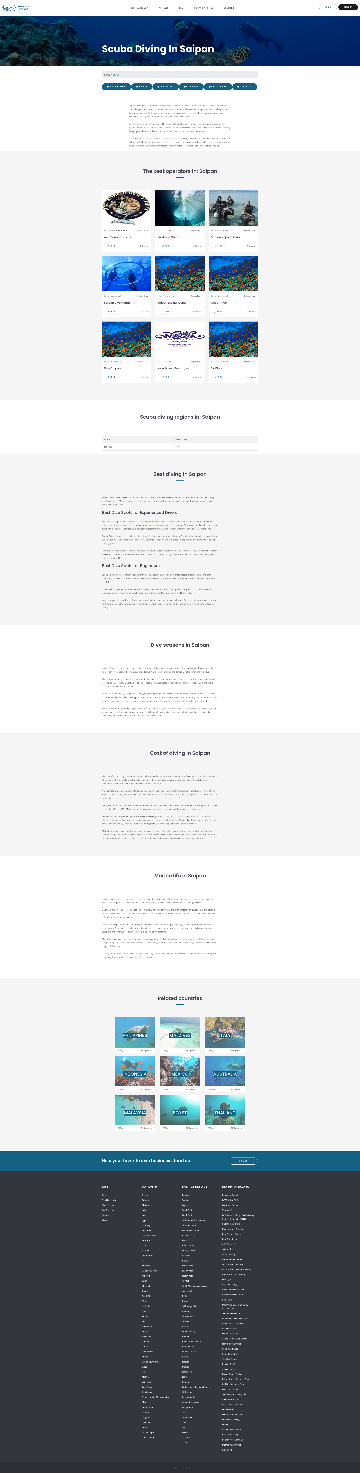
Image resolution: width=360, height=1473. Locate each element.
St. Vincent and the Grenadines (156, 1397)
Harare (185, 1356)
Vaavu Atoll (187, 1291)
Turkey (145, 1356)
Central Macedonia (190, 1402)
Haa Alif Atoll (188, 1245)
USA (144, 1245)
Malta (144, 1301)
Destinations (138, 7)
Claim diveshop (109, 1205)
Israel (144, 1371)
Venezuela (146, 1382)
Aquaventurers (228, 1369)
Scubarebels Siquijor (231, 1313)
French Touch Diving (231, 1343)
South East (187, 1210)
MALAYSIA (135, 1113)
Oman (145, 1346)
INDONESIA (135, 1074)
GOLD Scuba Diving (231, 1224)
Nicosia (185, 1361)
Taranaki (186, 1442)
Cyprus (145, 1220)
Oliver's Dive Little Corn (232, 1264)
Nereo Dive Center (230, 1333)
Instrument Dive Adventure (234, 1318)
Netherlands (147, 1306)
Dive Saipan (112, 368)
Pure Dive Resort (230, 1239)
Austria (145, 1331)
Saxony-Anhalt (188, 1316)
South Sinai (187, 1417)
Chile (144, 1402)
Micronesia (147, 1326)
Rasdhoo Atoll (188, 1235)
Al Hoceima (187, 1392)
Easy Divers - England (232, 1404)
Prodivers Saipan (169, 237)
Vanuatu (145, 1341)
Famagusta (187, 1371)
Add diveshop (108, 1210)
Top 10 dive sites (203, 7)
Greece (145, 1291)
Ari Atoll (185, 1281)
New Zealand (148, 1351)
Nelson (185, 1432)
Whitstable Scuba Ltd (231, 1429)
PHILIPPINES (135, 1035)
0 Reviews (197, 246)
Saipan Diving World (172, 303)
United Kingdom (149, 1270)
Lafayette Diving (229, 1328)
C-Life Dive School (230, 1399)
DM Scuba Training (230, 1419)
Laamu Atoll (187, 1270)
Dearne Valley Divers (231, 1444)
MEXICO (180, 1074)
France (145, 1195)
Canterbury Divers (230, 1354)
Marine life (245, 87)
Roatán (185, 1382)
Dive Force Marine (230, 1389)
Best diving (192, 87)
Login (328, 7)
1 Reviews (144, 246)
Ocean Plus (219, 303)
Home (107, 74)
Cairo (184, 1412)
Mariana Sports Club (225, 237)
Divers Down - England (232, 1374)
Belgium (145, 1250)
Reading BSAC (228, 1364)
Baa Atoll (186, 1260)
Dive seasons (166, 87)
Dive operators (117, 87)
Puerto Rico (147, 1407)
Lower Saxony (188, 1331)
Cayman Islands (149, 1235)
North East (187, 1215)
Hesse (185, 1326)
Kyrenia (185, 1366)
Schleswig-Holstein (190, 1306)
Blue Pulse (227, 1299)
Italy (144, 1210)
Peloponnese (188, 1407)
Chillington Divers (230, 1348)
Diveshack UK (228, 1424)
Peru (144, 1321)
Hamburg (186, 1311)
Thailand (146, 1286)
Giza (184, 1422)
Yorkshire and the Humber (194, 1220)
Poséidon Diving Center (233, 1294)
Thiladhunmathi (189, 1225)
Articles (163, 7)
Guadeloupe (147, 1392)
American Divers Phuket (233, 1289)
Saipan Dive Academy (119, 303)
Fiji (143, 1260)
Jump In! (111, 246)
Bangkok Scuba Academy (233, 1274)
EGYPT (180, 1113)
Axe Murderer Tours (117, 237)
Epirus (185, 1376)
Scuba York (227, 1450)
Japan (144, 1215)
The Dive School (229, 1359)
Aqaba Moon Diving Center (234, 1338)
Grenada (146, 1422)
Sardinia (185, 1200)
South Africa (147, 1296)
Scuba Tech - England (232, 1414)
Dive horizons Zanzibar (232, 1229)
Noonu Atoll (187, 1275)
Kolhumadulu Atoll (190, 1230)
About (104, 1220)
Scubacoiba (227, 1249)
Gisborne (186, 1437)
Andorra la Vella (189, 1351)
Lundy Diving (228, 1409)
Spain (144, 1311)
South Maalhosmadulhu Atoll (195, 1286)
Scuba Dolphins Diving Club (234, 1394)
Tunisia (145, 1427)
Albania (145, 1376)
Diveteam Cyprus (230, 1205)
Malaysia (146, 1275)
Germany (146, 1225)
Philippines (147, 1205)
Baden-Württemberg (191, 1341)
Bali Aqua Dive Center (232, 1259)
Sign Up (348, 7)
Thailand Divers (229, 1210)
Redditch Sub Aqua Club (233, 1384)
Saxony (185, 1321)
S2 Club (216, 368)
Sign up (105, 1200)
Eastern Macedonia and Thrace (196, 1387)
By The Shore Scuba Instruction (236, 1269)
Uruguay (146, 1417)
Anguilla (145, 1316)
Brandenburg (188, 1346)
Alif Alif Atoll (187, 1240)
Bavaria (185, 1301)
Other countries (149, 1437)
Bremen (185, 1336)
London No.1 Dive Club (232, 1439)
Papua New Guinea (150, 1361)
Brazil (144, 1366)
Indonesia (146, 1230)
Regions (142, 87)
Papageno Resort (230, 1195)
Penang (185, 1195)
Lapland (185, 1205)
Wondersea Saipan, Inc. (174, 368)
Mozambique (148, 1432)
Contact (105, 1215)
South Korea (147, 1255)
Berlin (184, 1296)
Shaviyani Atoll (188, 1250)
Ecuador (145, 1412)
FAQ (181, 7)
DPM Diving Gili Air (230, 1200)
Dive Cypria (227, 1279)
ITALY (225, 1035)
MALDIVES (180, 1035)
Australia (146, 1265)
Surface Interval (186, 1467)
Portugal (146, 1240)
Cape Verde (147, 1387)
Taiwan (145, 1200)
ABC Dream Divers (230, 1244)
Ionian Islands (188, 1397)
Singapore (146, 1336)
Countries (230, 7)
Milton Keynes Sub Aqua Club (235, 1379)
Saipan (146, 230)
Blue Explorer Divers (231, 1234)
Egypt (144, 1281)
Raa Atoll (186, 1255)
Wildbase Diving (229, 1284)
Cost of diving (219, 87)
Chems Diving (228, 1254)
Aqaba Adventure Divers (233, 1323)
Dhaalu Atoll (187, 1265)
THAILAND (225, 1113)
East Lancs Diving (230, 1434)
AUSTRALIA (225, 1074)
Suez (184, 1427)
